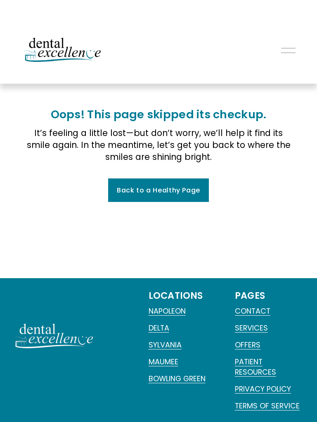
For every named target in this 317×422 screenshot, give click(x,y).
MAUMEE (163, 361)
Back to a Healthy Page (158, 190)
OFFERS (247, 345)
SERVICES (251, 328)
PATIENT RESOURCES (255, 366)
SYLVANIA (165, 345)
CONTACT (252, 311)
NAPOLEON (167, 311)
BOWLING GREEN (177, 378)
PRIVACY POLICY (263, 389)
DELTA (159, 328)
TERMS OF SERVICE (267, 406)
